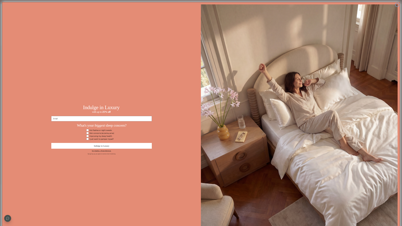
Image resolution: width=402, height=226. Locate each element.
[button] (7, 218)
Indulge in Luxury (101, 146)
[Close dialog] (397, 5)
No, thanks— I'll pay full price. (101, 151)
